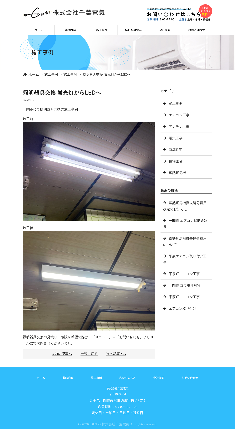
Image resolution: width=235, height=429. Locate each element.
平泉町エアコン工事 (184, 274)
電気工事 (176, 138)
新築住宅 (176, 150)
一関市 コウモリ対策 (185, 285)
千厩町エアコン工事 (184, 297)
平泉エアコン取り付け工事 (185, 259)
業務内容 (70, 30)
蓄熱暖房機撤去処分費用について (185, 241)
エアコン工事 (179, 115)
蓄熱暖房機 (177, 173)
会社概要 (164, 30)
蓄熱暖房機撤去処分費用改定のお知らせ (185, 206)
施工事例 (101, 30)
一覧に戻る (89, 354)
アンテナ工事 (179, 126)
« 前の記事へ (62, 354)
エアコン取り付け (182, 308)
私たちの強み (133, 30)
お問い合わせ (196, 30)
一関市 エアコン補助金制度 (185, 224)
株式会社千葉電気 (117, 388)
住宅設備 (176, 161)
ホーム (38, 30)
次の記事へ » (116, 354)
